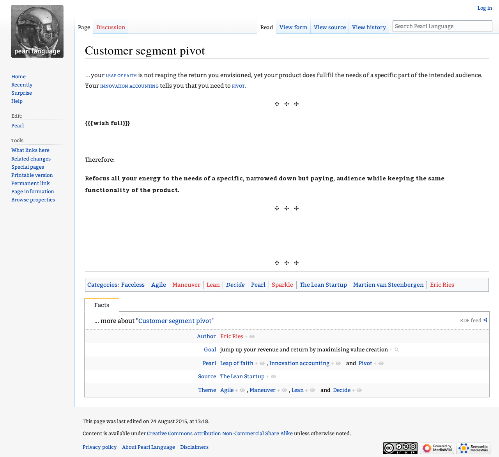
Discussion (110, 27)
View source (330, 27)
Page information (32, 191)
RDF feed (470, 320)
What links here (30, 150)
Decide (235, 284)
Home (18, 76)
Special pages (27, 167)
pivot (238, 85)
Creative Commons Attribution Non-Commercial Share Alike (220, 433)
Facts (101, 305)
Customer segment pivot (174, 321)
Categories (102, 284)
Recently (22, 85)
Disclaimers (194, 447)
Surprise (21, 93)
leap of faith (121, 75)
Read (266, 27)
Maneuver (186, 284)
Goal (210, 349)
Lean (213, 284)
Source (207, 376)
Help (17, 101)
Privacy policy (100, 447)
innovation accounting (129, 85)
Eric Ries (442, 284)
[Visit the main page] (37, 31)
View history (369, 27)
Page (84, 27)
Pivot (365, 363)
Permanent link (30, 183)
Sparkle (282, 284)
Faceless (133, 284)
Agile (158, 284)
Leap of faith (236, 363)
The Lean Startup (323, 284)
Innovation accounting (299, 363)
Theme (207, 390)
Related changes (31, 159)
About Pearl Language (148, 447)
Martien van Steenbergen (388, 284)
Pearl (258, 284)
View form (294, 27)
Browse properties (33, 200)
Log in (485, 8)
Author (206, 336)
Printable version (32, 175)
